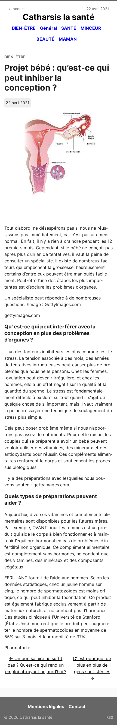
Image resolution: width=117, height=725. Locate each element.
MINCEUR (91, 28)
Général (48, 28)
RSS (109, 717)
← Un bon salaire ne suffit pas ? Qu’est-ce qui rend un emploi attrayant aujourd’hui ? (35, 665)
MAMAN (68, 39)
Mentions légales (46, 706)
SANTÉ (68, 28)
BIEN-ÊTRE (24, 28)
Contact (77, 706)
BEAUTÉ (45, 39)
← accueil (16, 9)
